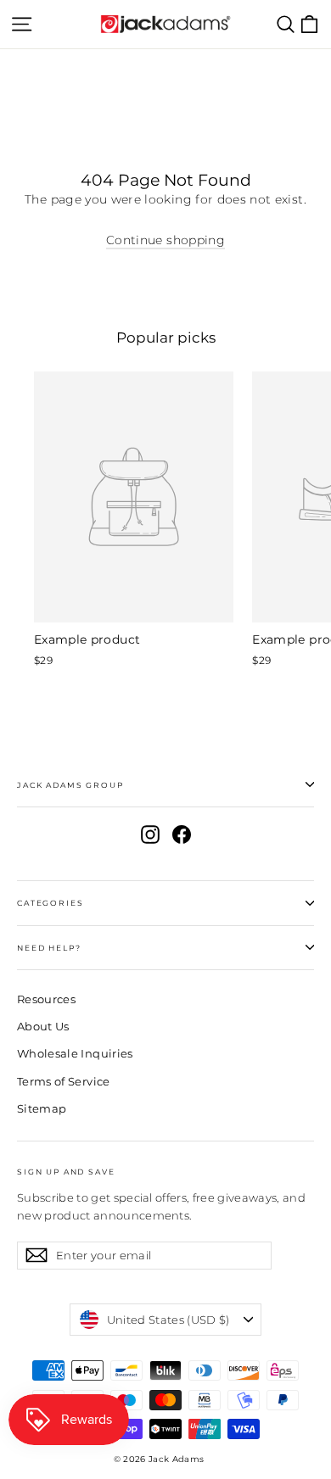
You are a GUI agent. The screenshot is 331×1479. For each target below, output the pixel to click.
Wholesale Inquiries (75, 1053)
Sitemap (41, 1108)
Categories (50, 902)
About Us (43, 1026)
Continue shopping (165, 240)
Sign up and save (66, 1171)
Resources (46, 999)
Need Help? (49, 947)
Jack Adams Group (70, 785)
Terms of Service (63, 1081)
